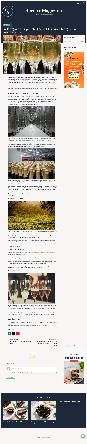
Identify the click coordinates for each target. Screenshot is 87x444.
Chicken (45, 18)
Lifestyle (6, 24)
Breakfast (58, 18)
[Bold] (13, 372)
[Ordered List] (20, 372)
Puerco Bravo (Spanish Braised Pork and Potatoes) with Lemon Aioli (47, 343)
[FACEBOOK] (78, 3)
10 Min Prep (27, 18)
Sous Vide (39, 18)
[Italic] (14, 372)
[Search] (84, 3)
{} (29, 372)
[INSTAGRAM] (80, 3)
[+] (31, 372)
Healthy (33, 18)
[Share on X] (13, 333)
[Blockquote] (24, 372)
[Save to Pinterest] (18, 333)
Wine (13, 329)
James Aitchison (8, 32)
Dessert (64, 18)
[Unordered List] (22, 372)
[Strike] (18, 372)
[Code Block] (26, 372)
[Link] (28, 372)
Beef (50, 18)
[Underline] (16, 372)
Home (21, 18)
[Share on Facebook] (9, 333)
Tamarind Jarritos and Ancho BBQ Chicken (19, 342)
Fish (53, 18)
